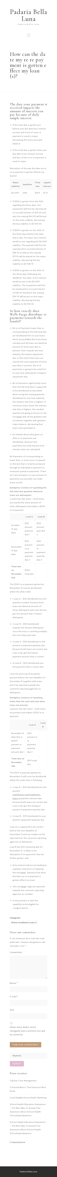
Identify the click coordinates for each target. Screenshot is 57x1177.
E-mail (14, 996)
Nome (14, 983)
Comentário (16, 952)
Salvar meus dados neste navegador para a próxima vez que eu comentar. (27, 1031)
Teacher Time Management (23, 1080)
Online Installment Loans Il (24, 922)
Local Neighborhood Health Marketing (28, 1097)
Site (12, 1010)
